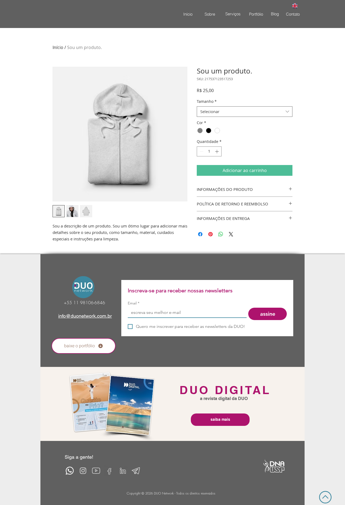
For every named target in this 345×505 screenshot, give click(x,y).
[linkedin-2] (122, 471)
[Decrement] (201, 151)
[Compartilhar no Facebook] (200, 234)
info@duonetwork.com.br (85, 316)
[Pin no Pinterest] (210, 234)
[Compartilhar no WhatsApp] (221, 234)
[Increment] (217, 151)
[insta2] (83, 471)
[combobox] (244, 111)
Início (58, 47)
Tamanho (207, 101)
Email (133, 303)
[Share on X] (231, 234)
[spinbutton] (209, 151)
